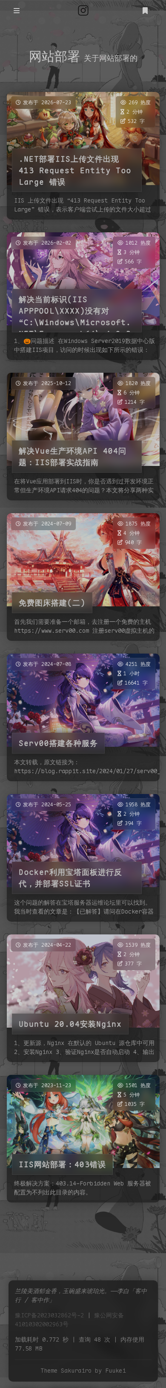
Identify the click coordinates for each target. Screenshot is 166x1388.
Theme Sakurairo (66, 1370)
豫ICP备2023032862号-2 (49, 1315)
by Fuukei (110, 1370)
